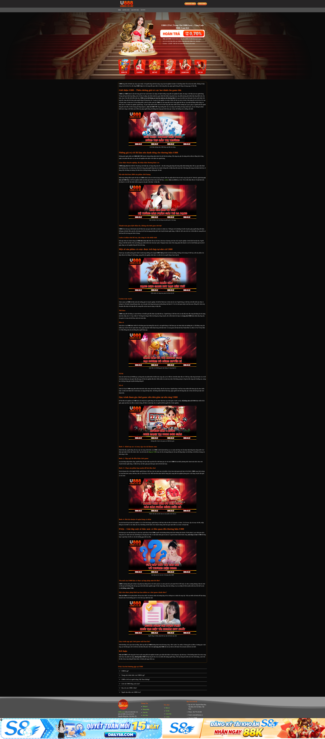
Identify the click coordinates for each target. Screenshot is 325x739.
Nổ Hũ (167, 711)
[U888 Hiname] (126, 3)
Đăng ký (145, 706)
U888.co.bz (121, 712)
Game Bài (168, 714)
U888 (119, 10)
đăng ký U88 (152, 452)
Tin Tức (143, 10)
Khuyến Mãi (135, 10)
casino (166, 180)
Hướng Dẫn (126, 10)
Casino (168, 717)
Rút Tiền (145, 715)
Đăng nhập (146, 709)
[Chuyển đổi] (119, 671)
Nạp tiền (145, 712)
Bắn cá (168, 708)
